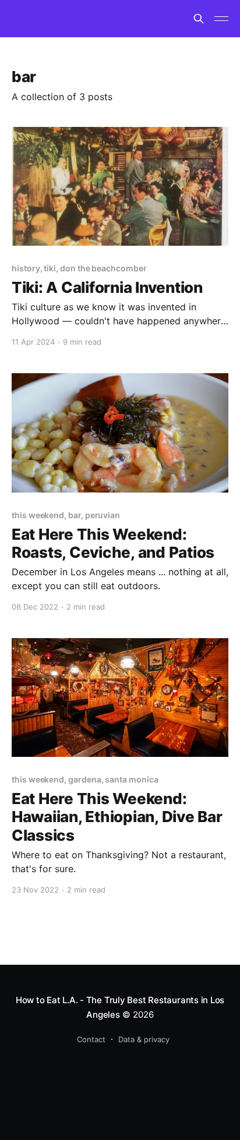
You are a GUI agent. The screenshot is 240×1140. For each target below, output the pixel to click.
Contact (91, 1039)
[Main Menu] (221, 18)
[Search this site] (198, 18)
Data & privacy (144, 1039)
